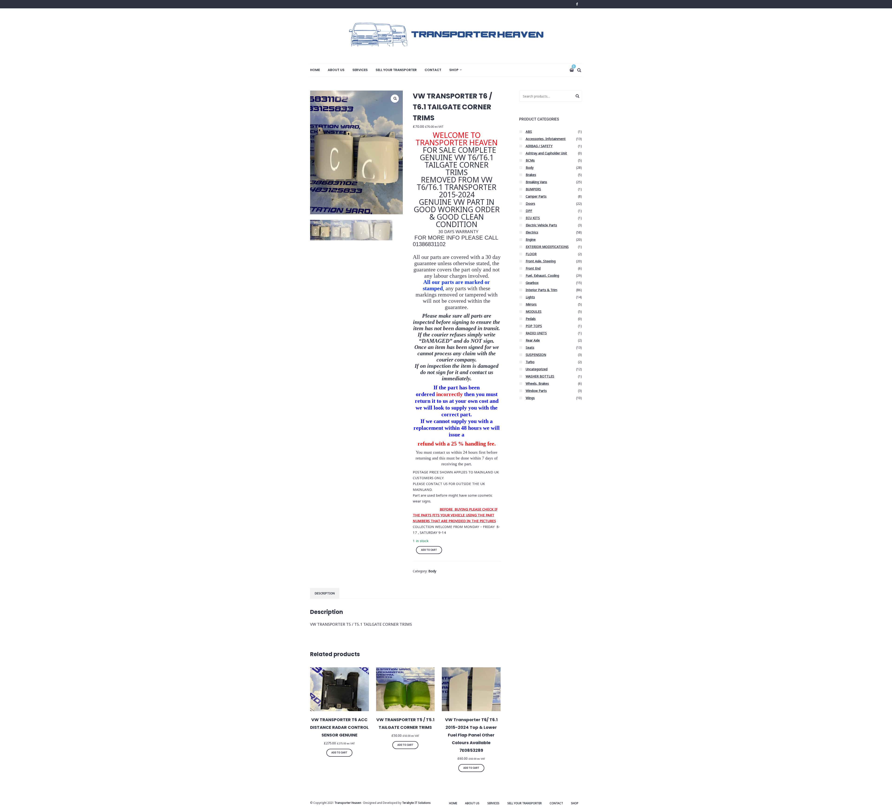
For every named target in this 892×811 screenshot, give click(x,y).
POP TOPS (534, 326)
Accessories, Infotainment (546, 139)
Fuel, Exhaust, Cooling (542, 275)
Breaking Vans (536, 182)
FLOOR (531, 254)
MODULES (533, 311)
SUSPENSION (536, 354)
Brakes (531, 175)
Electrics (532, 232)
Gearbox (532, 282)
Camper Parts (536, 196)
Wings (530, 398)
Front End (533, 268)
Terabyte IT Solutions (416, 803)
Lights (530, 297)
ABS (529, 131)
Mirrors (531, 304)
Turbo (530, 362)
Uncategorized (537, 369)
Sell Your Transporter (396, 70)
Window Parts (536, 390)
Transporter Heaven (347, 803)
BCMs (530, 160)
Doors (530, 203)
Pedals (531, 318)
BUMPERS (533, 189)
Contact (433, 70)
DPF (529, 210)
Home (315, 70)
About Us (336, 70)
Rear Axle (533, 340)
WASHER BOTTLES (540, 376)
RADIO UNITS (536, 333)
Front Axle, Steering (541, 261)
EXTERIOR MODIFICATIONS (547, 246)
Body (432, 571)
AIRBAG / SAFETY (539, 146)
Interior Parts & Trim (541, 290)
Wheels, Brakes (537, 383)
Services (360, 70)
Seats (530, 347)
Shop (454, 70)
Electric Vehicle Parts (541, 225)
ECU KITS (533, 218)
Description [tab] (325, 593)
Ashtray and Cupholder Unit (546, 153)
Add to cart (429, 550)
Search (577, 97)
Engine (531, 239)
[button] (395, 98)
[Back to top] (887, 806)
